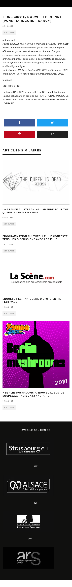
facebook (7, 80)
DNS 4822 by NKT (12, 86)
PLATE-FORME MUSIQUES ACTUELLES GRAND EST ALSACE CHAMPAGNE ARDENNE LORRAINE (35, 99)
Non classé (9, 32)
